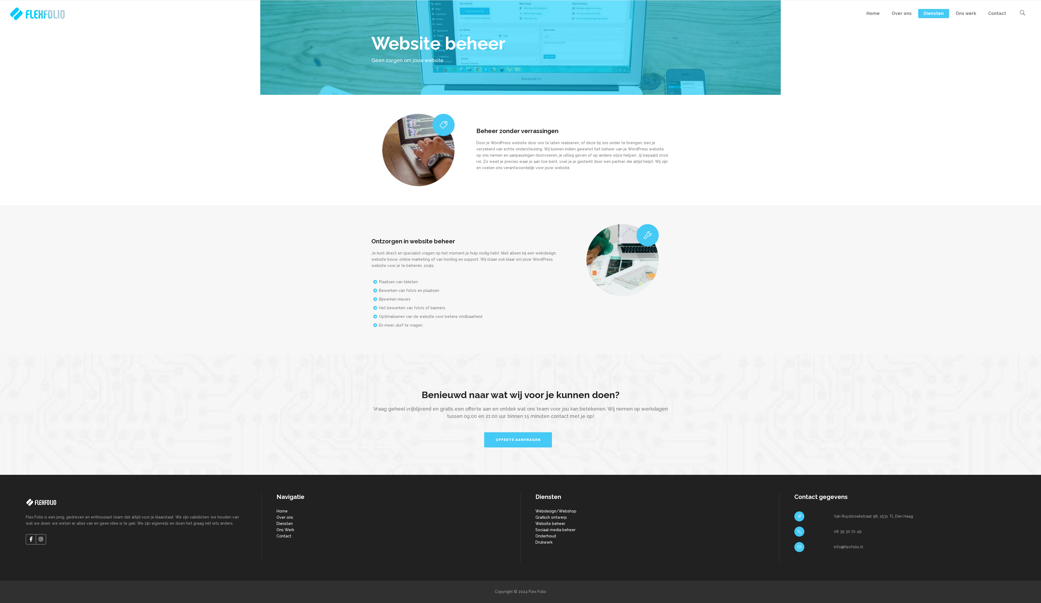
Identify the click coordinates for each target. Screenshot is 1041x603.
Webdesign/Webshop (555, 511)
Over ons (285, 517)
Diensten (285, 523)
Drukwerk (543, 542)
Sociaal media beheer (555, 530)
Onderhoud (545, 536)
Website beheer (550, 523)
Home (282, 511)
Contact (284, 536)
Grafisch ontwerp (551, 517)
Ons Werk (285, 530)
